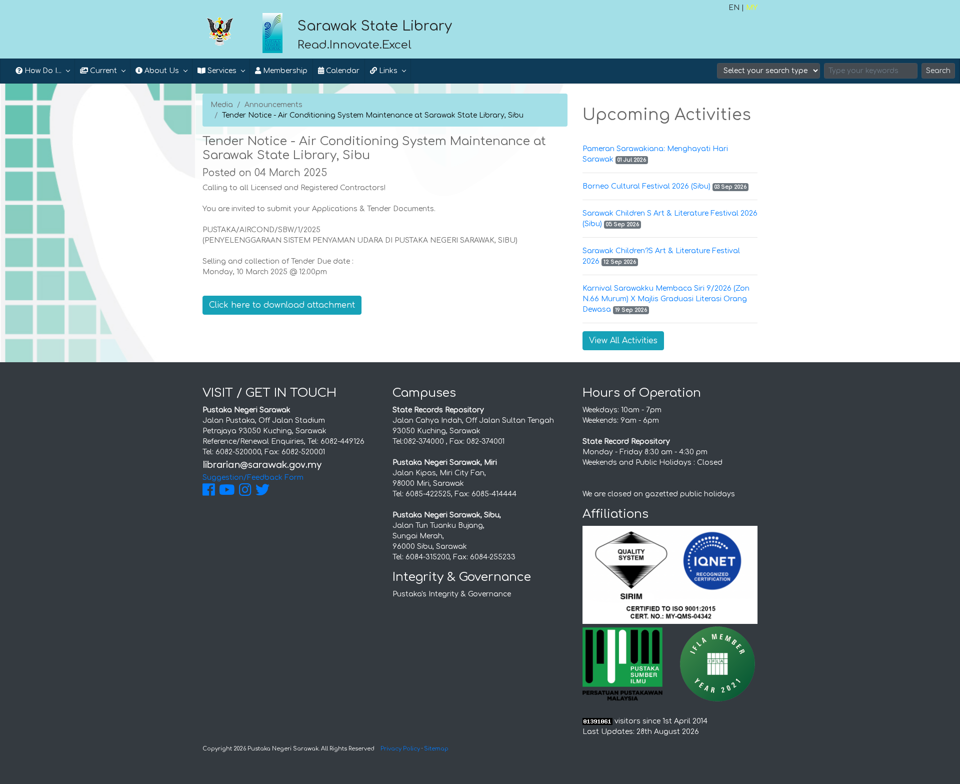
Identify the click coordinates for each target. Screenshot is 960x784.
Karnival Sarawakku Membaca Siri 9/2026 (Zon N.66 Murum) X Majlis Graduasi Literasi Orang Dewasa (666, 299)
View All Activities (623, 340)
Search (938, 71)
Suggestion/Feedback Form (253, 477)
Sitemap (436, 748)
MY (752, 8)
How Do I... (42, 71)
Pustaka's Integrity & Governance (451, 594)
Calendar (342, 71)
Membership (284, 71)
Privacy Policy (400, 748)
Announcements (273, 105)
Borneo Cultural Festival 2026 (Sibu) (646, 186)
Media (221, 105)
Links (387, 71)
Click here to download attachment (282, 305)
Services (221, 71)
